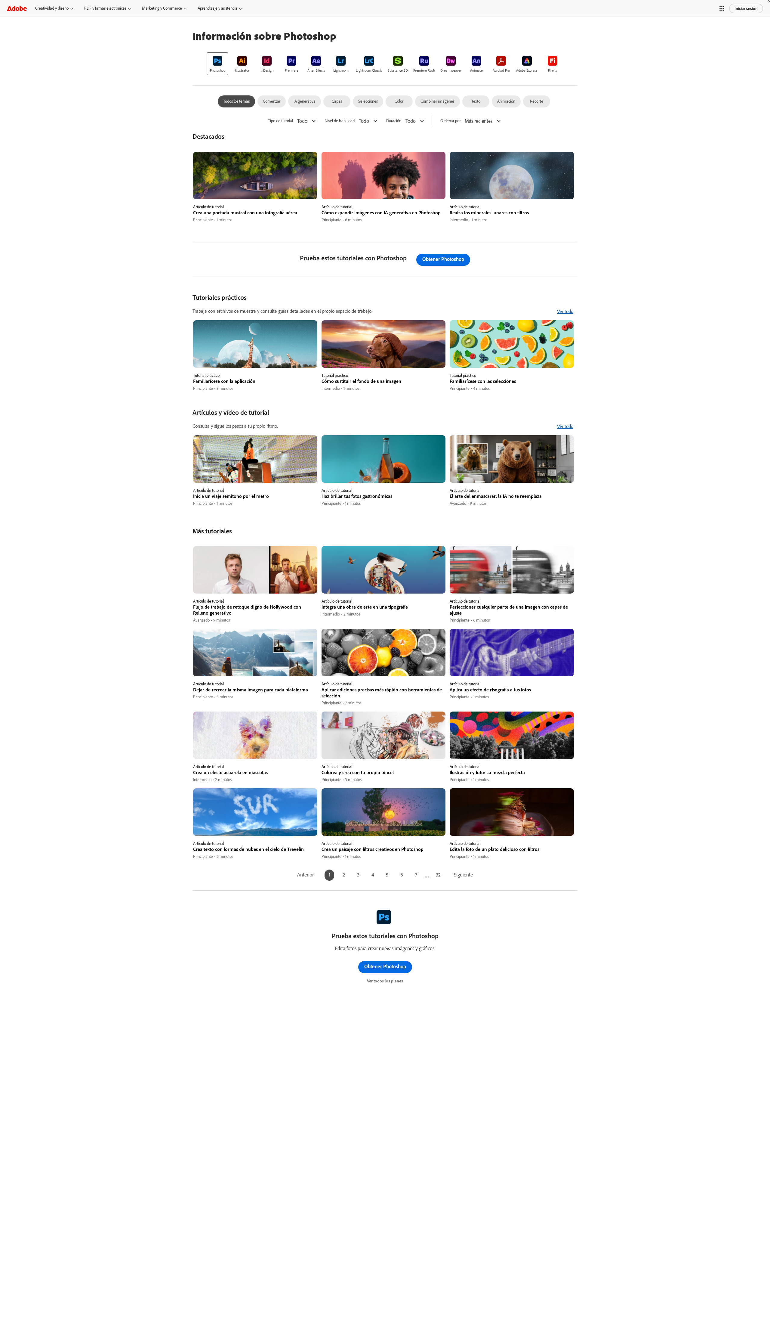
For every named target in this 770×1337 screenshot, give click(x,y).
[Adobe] (17, 8)
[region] (255, 187)
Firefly (552, 70)
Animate (476, 70)
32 (438, 874)
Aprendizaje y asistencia (217, 8)
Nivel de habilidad (340, 120)
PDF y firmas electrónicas (105, 8)
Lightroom (341, 70)
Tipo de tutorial (280, 120)
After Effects (316, 70)
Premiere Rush (424, 70)
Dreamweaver (450, 70)
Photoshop (217, 70)
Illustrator (242, 70)
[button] (722, 8)
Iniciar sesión (746, 8)
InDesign (266, 70)
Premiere (291, 70)
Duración (393, 120)
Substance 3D (398, 70)
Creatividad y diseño (52, 8)
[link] (217, 63)
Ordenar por (450, 120)
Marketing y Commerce (162, 8)
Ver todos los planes (385, 981)
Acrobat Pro (501, 70)
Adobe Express (526, 70)
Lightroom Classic (369, 70)
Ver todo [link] (565, 311)
